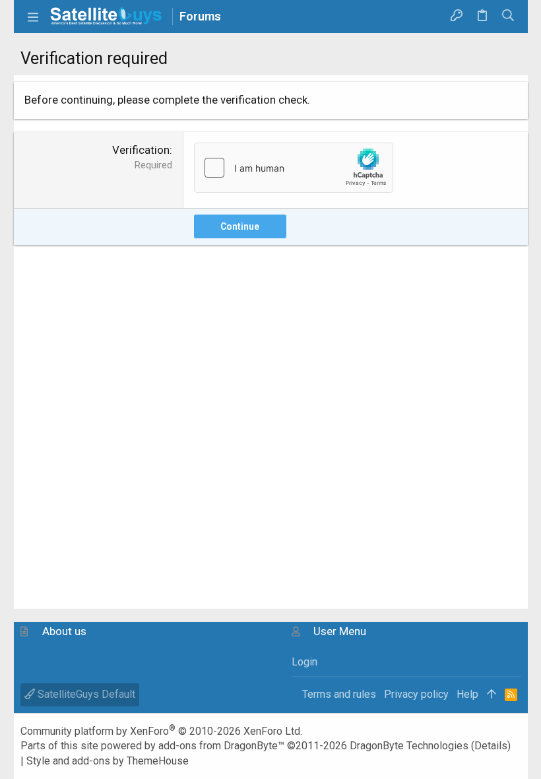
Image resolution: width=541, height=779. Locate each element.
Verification (141, 149)
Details (490, 745)
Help (467, 694)
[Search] (508, 16)
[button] (33, 16)
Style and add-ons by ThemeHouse (107, 761)
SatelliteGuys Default (85, 694)
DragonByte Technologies (409, 745)
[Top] (491, 694)
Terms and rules (339, 694)
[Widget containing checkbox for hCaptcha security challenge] (293, 168)
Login (304, 662)
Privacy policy (416, 694)
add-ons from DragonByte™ (221, 745)
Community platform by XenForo (161, 731)
